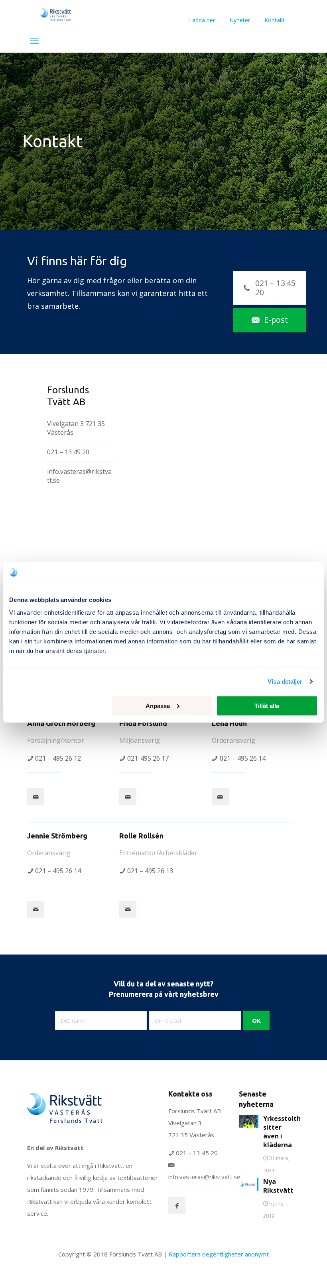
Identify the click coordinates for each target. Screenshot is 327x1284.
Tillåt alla (266, 705)
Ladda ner (202, 20)
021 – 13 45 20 (68, 452)
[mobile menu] (34, 41)
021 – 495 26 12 (58, 758)
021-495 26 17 (148, 758)
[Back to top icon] (288, 1267)
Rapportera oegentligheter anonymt (219, 1254)
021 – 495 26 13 (150, 870)
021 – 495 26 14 (243, 758)
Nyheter (239, 20)
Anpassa (158, 705)
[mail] (35, 796)
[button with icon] (176, 1205)
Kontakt (274, 20)
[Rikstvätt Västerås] (57, 14)
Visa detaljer (285, 681)
